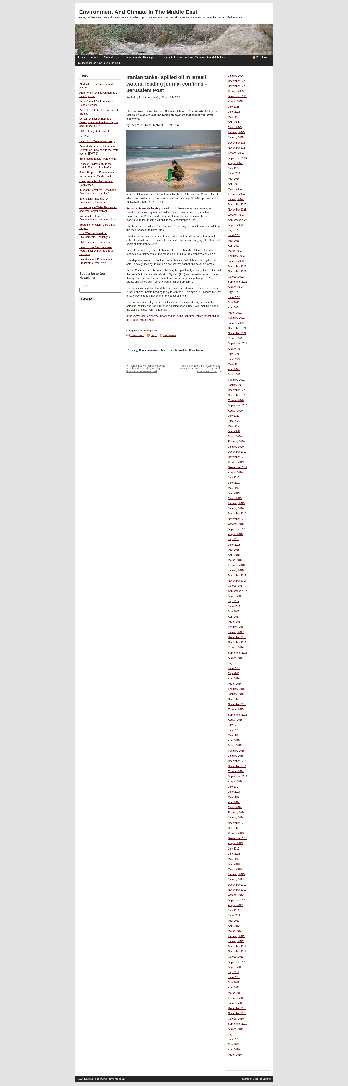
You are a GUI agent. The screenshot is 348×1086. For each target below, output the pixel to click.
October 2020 (236, 400)
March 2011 (234, 993)
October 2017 (236, 585)
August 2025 (235, 101)
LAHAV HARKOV (140, 125)
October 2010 (236, 1018)
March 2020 (235, 436)
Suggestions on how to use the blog (99, 63)
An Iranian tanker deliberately (143, 208)
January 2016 (236, 694)
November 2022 (237, 271)
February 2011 (236, 998)
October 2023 (236, 215)
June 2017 (234, 606)
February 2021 (236, 379)
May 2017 (233, 611)
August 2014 (235, 781)
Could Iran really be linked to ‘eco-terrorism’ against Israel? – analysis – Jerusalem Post (200, 368)
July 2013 (233, 848)
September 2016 (237, 652)
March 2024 (235, 189)
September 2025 (237, 96)
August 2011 (235, 967)
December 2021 (237, 328)
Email (83, 286)
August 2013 (235, 843)
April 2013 (234, 864)
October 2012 (236, 895)
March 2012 (235, 931)
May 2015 (233, 735)
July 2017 (233, 601)
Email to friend (137, 335)
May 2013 (233, 859)
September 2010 (237, 1023)
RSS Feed (262, 57)
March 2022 (235, 312)
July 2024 (233, 168)
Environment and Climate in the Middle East (138, 12)
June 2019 (234, 482)
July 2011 (233, 972)
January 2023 (236, 261)
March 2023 (235, 251)
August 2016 (235, 658)
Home (81, 57)
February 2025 (236, 132)
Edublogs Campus (262, 1079)
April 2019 (234, 493)
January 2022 (236, 323)
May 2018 (233, 549)
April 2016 (234, 678)
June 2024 (234, 173)
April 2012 (234, 926)
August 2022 (235, 287)
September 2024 (237, 158)
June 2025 (234, 111)
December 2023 (237, 204)
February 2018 (236, 565)
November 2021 (237, 333)
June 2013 (234, 853)
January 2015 (236, 755)
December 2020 (237, 390)
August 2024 (235, 163)
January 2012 (236, 941)
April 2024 (234, 184)
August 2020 (235, 410)
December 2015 (237, 699)
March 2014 (235, 807)
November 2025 (237, 86)
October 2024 (236, 153)
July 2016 (233, 663)
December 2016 (237, 637)
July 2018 (233, 539)
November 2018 (237, 519)
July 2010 (233, 1034)
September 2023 (237, 220)
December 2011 (237, 946)
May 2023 (233, 240)
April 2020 (234, 431)
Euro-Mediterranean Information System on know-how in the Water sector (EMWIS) (99, 150)
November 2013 (237, 828)
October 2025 (236, 91)
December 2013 (237, 823)
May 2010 (233, 1044)
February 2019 (236, 503)
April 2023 (234, 245)
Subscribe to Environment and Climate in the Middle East (192, 57)
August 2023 (235, 225)
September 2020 (237, 405)
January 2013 (236, 879)
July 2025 (233, 106)
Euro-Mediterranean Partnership (97, 158)
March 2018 (235, 560)
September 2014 (237, 776)
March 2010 (235, 1054)
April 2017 (234, 616)
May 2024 (233, 178)
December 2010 (237, 1008)
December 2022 (237, 266)
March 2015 (235, 745)
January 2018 (236, 570)
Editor (142, 97)
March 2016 (235, 683)
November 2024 (237, 147)
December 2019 (237, 451)
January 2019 (236, 508)
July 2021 (233, 354)
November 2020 (237, 395)
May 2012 (233, 920)
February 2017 (236, 627)
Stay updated (169, 335)
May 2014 (233, 797)
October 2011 (235, 956)
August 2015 (235, 719)
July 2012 (233, 910)
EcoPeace (85, 136)
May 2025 (233, 117)
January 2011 (235, 1003)
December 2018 (237, 513)
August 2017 (235, 596)
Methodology (111, 57)
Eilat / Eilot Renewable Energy (97, 141)
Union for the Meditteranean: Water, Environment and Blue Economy (96, 251)
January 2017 (236, 632)
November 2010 (237, 1013)
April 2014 (234, 802)
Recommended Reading (139, 57)
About (94, 57)
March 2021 (235, 374)
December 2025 (237, 81)
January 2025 (236, 137)
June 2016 (234, 668)
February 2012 (236, 936)
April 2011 (233, 987)
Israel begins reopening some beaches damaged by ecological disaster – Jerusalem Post (145, 368)
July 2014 (233, 786)
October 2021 (236, 338)
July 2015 (233, 725)
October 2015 (236, 709)
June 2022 (234, 297)
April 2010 (234, 1049)
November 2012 (237, 889)
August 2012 (235, 905)
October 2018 (236, 524)
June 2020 (234, 421)
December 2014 (237, 761)
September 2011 (237, 962)
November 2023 (237, 209)
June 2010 (234, 1039)
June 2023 (234, 235)
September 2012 (237, 900)
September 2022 (237, 281)
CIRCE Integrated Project (94, 131)
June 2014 (234, 791)
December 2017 (237, 575)
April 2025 (234, 122)
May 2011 (233, 982)
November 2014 (237, 766)
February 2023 (236, 256)
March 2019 (235, 498)
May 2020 (233, 426)
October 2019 (236, 462)
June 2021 (234, 359)
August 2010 (235, 1029)
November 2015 (237, 704)
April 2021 (234, 369)
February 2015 (236, 750)
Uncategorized (150, 330)
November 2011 (237, 951)
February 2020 (236, 441)
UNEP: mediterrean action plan (97, 242)
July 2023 (233, 230)
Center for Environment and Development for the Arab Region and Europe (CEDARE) (98, 122)
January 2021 (236, 385)
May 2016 (233, 673)
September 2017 (237, 591)
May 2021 (233, 364)
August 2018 (235, 534)
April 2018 (234, 555)
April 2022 (234, 307)
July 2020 (233, 415)
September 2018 (237, 529)
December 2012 (237, 884)
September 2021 (237, 343)
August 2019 (235, 472)
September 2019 (237, 467)
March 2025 (235, 127)
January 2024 (236, 199)
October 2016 (236, 647)
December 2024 (237, 142)
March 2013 (235, 869)
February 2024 (236, 194)
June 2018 (234, 544)
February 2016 (236, 689)
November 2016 (237, 642)
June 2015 (234, 730)
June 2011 (234, 977)
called (140, 226)
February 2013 (236, 874)
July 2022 (233, 292)
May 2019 (233, 487)
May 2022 (233, 302)
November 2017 (237, 580)
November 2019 (237, 457)
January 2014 (236, 817)
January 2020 (236, 446)
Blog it (154, 335)
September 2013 (237, 838)
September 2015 (237, 714)
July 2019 (233, 477)
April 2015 (234, 740)
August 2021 (235, 348)
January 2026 (236, 75)
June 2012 (234, 915)
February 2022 (236, 317)
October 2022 (236, 276)
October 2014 (236, 771)
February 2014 (236, 812)
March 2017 (235, 621)
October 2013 (236, 833)
